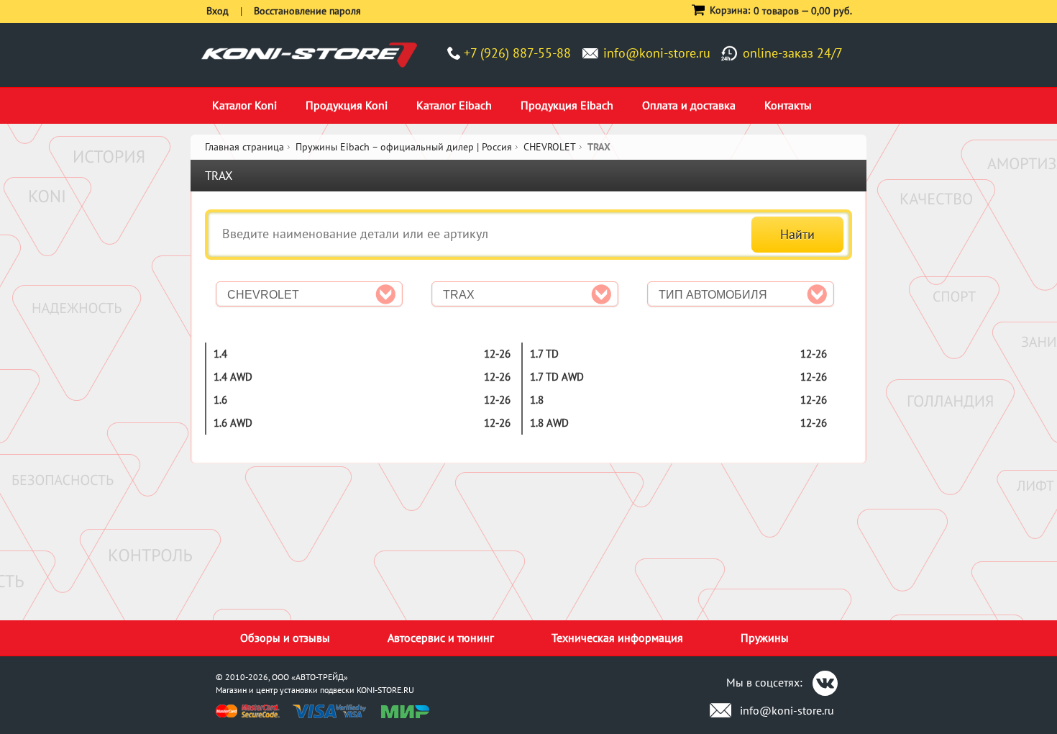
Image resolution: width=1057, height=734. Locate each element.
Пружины (765, 637)
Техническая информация (617, 637)
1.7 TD (544, 354)
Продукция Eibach (567, 105)
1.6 (220, 400)
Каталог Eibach (454, 105)
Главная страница (244, 146)
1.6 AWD (233, 423)
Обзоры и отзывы (285, 637)
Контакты (788, 105)
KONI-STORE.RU (385, 689)
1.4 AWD (233, 377)
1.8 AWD (549, 423)
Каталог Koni (244, 105)
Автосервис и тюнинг (441, 637)
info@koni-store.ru (656, 53)
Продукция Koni (347, 105)
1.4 (220, 354)
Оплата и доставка (689, 105)
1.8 (537, 400)
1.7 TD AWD (557, 377)
